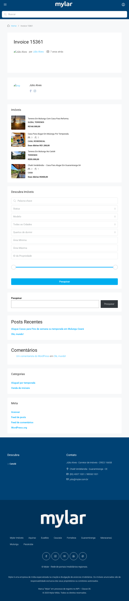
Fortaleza (71, 538)
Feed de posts (18, 417)
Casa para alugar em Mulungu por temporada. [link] (48, 134)
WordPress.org (19, 427)
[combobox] (64, 208)
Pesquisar (64, 281)
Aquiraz (32, 538)
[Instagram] (55, 556)
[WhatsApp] (74, 556)
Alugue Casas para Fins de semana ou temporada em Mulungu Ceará (47, 329)
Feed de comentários (22, 422)
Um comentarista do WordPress (32, 356)
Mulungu (14, 544)
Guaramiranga (88, 538)
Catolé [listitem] (13, 464)
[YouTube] (64, 556)
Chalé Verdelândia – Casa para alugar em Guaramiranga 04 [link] (54, 165)
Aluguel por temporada (23, 382)
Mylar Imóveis (16, 538)
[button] (64, 273)
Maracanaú (106, 538)
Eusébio (45, 538)
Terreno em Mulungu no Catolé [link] (41, 151)
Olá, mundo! (17, 334)
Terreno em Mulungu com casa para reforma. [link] (48, 118)
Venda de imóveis (20, 388)
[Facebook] (46, 556)
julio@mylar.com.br (79, 479)
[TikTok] (83, 556)
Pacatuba (28, 544)
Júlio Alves (38, 51)
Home (14, 26)
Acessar (15, 412)
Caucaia (58, 538)
